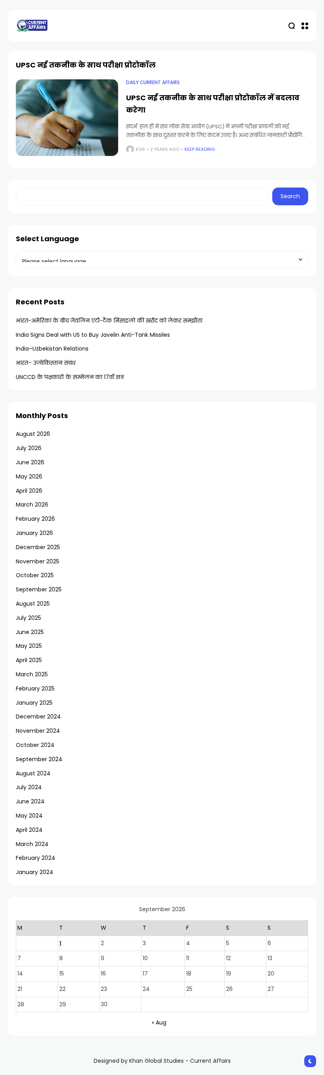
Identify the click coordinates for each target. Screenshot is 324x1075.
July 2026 (28, 448)
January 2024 (34, 872)
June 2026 (30, 462)
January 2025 (34, 703)
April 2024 (29, 830)
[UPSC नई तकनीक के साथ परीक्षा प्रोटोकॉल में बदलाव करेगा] (67, 117)
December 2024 (38, 716)
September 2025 (39, 589)
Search (290, 196)
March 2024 (32, 844)
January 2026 (34, 533)
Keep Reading (200, 149)
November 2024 (38, 731)
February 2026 (35, 519)
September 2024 (39, 759)
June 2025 (30, 632)
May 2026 (29, 476)
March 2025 (32, 674)
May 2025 (29, 646)
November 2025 (37, 561)
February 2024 (35, 858)
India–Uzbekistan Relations (52, 349)
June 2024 (30, 801)
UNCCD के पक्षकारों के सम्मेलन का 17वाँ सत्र (70, 377)
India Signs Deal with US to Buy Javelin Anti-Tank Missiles (93, 335)
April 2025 (29, 660)
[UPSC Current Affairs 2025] (31, 25)
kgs (140, 149)
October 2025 (35, 575)
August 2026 (33, 434)
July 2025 (28, 618)
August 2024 (33, 773)
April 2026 (29, 491)
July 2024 (29, 787)
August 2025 (33, 604)
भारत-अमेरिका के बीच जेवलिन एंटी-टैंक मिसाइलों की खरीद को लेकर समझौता (109, 321)
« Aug (159, 1022)
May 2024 (29, 816)
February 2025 (35, 688)
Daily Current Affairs (153, 82)
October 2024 (35, 745)
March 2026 (32, 504)
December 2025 (38, 547)
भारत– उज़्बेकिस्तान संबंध (45, 363)
